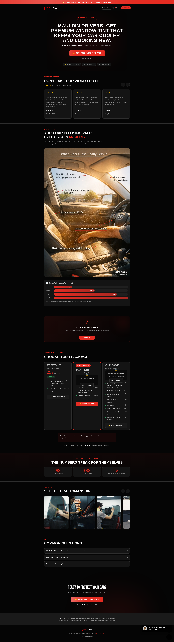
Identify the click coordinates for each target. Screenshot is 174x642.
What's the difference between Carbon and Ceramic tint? (87, 551)
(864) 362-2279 (100, 633)
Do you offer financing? (87, 564)
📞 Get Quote (125, 8)
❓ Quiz (116, 8)
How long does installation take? (87, 557)
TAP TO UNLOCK (87, 385)
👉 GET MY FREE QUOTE (58, 397)
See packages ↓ (87, 58)
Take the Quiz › (87, 337)
